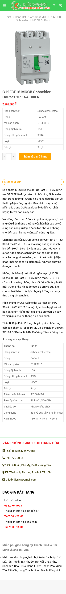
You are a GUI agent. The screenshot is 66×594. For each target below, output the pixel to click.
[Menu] (4, 5)
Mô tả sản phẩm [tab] (12, 182)
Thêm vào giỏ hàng (35, 156)
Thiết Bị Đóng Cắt (15, 17)
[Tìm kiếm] (54, 5)
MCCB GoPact (41, 20)
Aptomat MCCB (39, 17)
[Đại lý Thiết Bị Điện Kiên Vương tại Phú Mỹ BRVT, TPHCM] (30, 5)
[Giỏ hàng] (60, 5)
